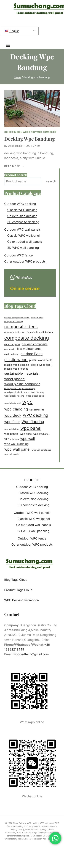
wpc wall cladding (16, 444)
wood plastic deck (13, 392)
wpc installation (11, 429)
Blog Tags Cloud (16, 579)
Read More (14, 166)
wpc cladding (16, 409)
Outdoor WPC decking (20, 204)
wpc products (41, 433)
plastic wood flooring (16, 368)
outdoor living (32, 354)
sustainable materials (21, 373)
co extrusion (37, 317)
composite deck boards (40, 332)
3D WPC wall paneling (23, 247)
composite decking (26, 338)
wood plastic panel (35, 395)
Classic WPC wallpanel (23, 235)
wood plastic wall (12, 403)
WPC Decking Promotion (21, 600)
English (14, 31)
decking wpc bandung (29, 138)
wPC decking (35, 415)
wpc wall (27, 439)
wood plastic (14, 379)
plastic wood (16, 359)
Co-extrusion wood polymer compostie (30, 132)
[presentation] (32, 108)
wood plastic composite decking (19, 388)
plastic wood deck (40, 360)
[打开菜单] (9, 45)
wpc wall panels (11, 454)
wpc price (26, 433)
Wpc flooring (33, 421)
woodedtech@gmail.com (31, 654)
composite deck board (14, 332)
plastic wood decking (16, 364)
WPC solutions (11, 439)
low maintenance (29, 349)
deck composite (12, 344)
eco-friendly (9, 349)
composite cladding (13, 321)
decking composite (34, 344)
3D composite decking (23, 222)
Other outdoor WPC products (25, 261)
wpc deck (12, 415)
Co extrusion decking (22, 216)
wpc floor (12, 422)
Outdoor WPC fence (18, 255)
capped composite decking (17, 317)
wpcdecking (15, 145)
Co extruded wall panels (24, 241)
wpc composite (37, 410)
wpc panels (11, 433)
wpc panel (30, 428)
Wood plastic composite (22, 384)
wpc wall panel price (41, 450)
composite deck (21, 326)
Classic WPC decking (22, 210)
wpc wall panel (17, 449)
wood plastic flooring (14, 396)
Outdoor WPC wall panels (22, 229)
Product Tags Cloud (18, 590)
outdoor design (11, 354)
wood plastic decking (34, 392)
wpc (27, 402)
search (51, 181)
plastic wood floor (41, 364)
